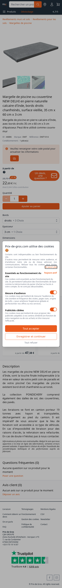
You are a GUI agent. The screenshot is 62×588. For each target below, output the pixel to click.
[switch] (53, 292)
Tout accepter (31, 328)
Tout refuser (31, 342)
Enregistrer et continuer (31, 336)
